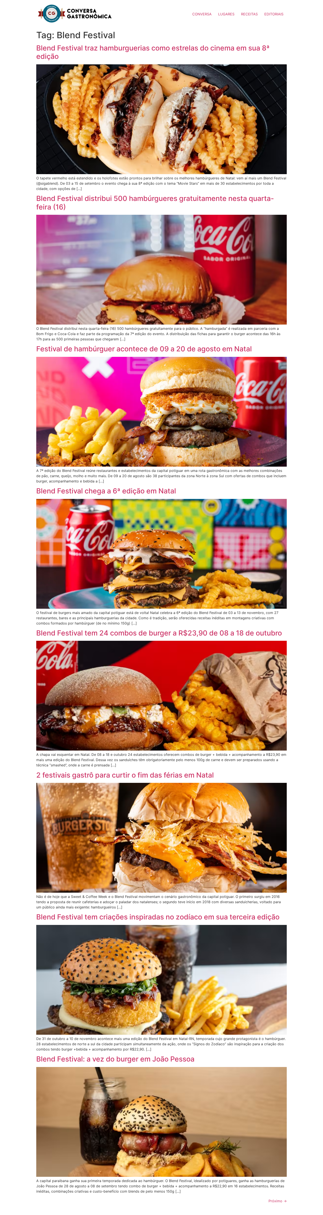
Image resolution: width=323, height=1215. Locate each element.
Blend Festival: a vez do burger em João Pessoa (115, 1059)
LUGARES (226, 14)
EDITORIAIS (273, 14)
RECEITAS (249, 14)
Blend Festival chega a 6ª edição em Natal (106, 491)
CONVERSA (202, 14)
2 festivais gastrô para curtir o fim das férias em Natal (125, 775)
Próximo (278, 1201)
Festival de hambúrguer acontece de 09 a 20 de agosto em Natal (144, 349)
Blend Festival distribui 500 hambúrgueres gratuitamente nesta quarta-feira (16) (155, 202)
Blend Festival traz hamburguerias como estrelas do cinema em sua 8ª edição (153, 52)
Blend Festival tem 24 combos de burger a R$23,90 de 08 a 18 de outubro (159, 633)
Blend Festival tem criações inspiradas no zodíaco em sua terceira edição (157, 917)
